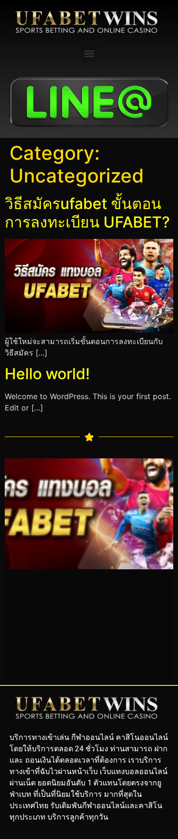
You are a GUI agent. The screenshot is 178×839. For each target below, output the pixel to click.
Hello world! (47, 374)
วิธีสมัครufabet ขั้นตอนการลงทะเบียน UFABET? (87, 212)
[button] (89, 54)
